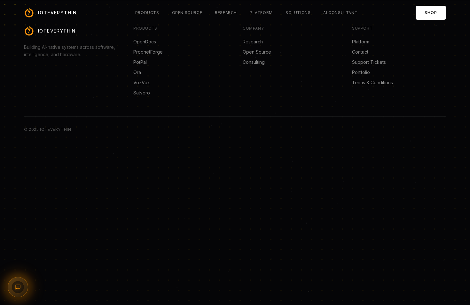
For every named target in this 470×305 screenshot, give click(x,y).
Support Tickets (369, 62)
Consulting (254, 62)
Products (147, 12)
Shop (431, 12)
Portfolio (361, 72)
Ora (137, 72)
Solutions (298, 12)
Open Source (187, 12)
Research (226, 12)
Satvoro (141, 92)
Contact (360, 52)
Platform (261, 12)
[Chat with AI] (18, 287)
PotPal (140, 62)
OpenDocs (144, 41)
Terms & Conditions (372, 82)
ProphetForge (148, 52)
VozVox (141, 82)
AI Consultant (340, 12)
